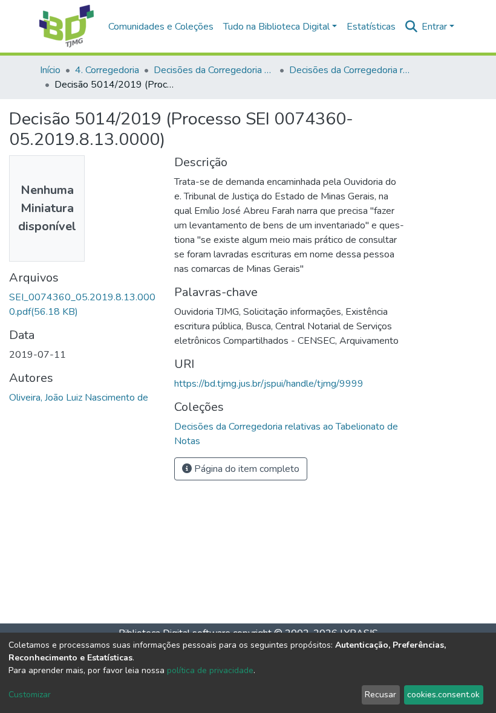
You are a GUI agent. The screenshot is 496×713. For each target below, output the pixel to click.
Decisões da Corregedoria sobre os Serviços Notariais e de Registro (214, 70)
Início (50, 70)
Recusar (380, 694)
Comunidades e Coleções (161, 26)
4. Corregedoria (107, 70)
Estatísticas (371, 26)
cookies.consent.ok (443, 694)
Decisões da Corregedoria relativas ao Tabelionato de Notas (349, 70)
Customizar (29, 694)
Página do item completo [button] (245, 469)
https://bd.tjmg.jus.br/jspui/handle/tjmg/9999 (269, 383)
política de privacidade (210, 670)
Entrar (434, 26)
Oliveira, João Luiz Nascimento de (78, 397)
